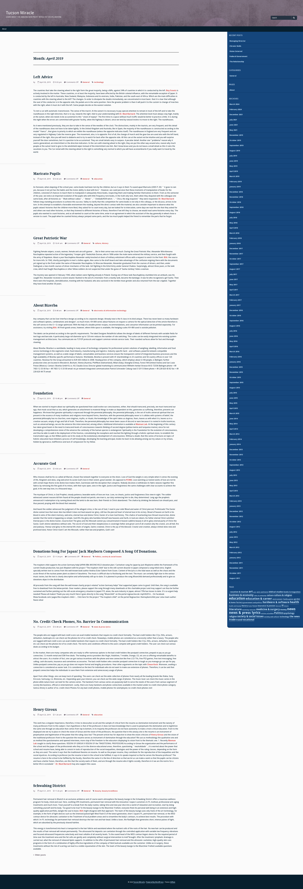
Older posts (40, 855)
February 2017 (235, 300)
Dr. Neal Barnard (127, 114)
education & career (259, 598)
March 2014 (234, 434)
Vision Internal (235, 51)
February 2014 (235, 439)
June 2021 (233, 125)
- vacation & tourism (238, 592)
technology (99, 82)
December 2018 (236, 192)
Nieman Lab (141, 424)
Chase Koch (152, 664)
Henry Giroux (45, 710)
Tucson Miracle (20, 12)
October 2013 (235, 460)
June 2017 (233, 279)
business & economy (241, 595)
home (250, 606)
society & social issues (112, 557)
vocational (248, 619)
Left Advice (43, 77)
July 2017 (233, 274)
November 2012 (236, 516)
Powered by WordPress (154, 882)
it (283, 605)
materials (252, 610)
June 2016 (233, 336)
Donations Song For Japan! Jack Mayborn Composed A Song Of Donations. (95, 551)
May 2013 (233, 485)
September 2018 (236, 207)
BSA (165, 257)
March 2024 (234, 104)
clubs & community (260, 595)
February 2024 (235, 109)
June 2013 (233, 480)
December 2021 (236, 114)
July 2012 (233, 532)
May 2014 (233, 424)
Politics (98, 557)
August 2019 (234, 151)
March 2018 (234, 233)
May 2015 (233, 403)
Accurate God (44, 464)
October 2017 (235, 259)
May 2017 (233, 285)
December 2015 (236, 367)
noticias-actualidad (267, 613)
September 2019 (236, 145)
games (290, 599)
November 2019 (236, 135)
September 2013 (236, 465)
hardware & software (276, 602)
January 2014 (235, 444)
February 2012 (235, 553)
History (105, 243)
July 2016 (233, 331)
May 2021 (233, 130)
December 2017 (236, 248)
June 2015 (233, 398)
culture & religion (283, 595)
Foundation (43, 393)
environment (277, 599)
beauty (98, 791)
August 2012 (234, 527)
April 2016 (233, 346)
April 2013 (233, 491)
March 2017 (234, 295)
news (291, 609)
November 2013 (236, 455)
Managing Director (237, 41)
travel (239, 619)
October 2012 (235, 522)
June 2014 (233, 419)
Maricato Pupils (46, 174)
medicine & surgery (268, 609)
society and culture (271, 617)
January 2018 (235, 243)
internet (278, 606)
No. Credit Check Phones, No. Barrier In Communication (80, 622)
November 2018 (236, 197)
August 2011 (234, 578)
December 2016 (236, 310)
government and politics (252, 602)
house (254, 606)
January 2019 (235, 187)
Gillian (172, 882)
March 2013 (234, 496)
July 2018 (233, 218)
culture (98, 243)
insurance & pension (266, 606)
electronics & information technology (110, 311)
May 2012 (233, 542)
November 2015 (236, 372)
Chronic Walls (235, 46)
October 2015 (235, 377)
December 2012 (236, 511)
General (86, 82)
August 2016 (234, 326)
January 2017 (235, 305)
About (4, 29)
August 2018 (234, 212)
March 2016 (234, 352)
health (294, 602)
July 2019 (233, 156)
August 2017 (234, 269)
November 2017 (236, 254)
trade (232, 619)
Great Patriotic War (50, 238)
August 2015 (234, 388)
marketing (245, 610)
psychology (289, 613)
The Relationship (236, 62)
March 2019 (234, 176)
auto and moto (262, 592)
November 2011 (236, 568)
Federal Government (238, 56)
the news (295, 616)
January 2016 (235, 362)
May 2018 (233, 223)
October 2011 (235, 573)
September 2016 (236, 321)
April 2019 (233, 171)
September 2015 (236, 382)
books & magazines (292, 592)
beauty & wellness (110, 791)
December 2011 (236, 563)
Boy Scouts (171, 90)
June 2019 (233, 161)
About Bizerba (45, 305)
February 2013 (235, 501)
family (285, 599)
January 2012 (235, 558)
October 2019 (235, 140)
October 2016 (235, 315)
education (98, 179)
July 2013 (233, 475)
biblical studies (276, 592)
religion (233, 616)
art (251, 591)
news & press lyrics (102, 627)
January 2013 (235, 506)
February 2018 (235, 238)
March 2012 (234, 547)
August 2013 (234, 470)
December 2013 (236, 449)
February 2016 (235, 357)
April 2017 (233, 290)
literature (235, 609)
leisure (286, 606)
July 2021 (233, 120)
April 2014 (233, 429)
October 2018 (235, 202)
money (283, 609)
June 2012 (233, 537)
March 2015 (234, 413)
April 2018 (233, 228)
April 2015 (233, 408)
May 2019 (233, 166)
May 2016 (233, 341)
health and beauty (235, 606)
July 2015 (233, 393)
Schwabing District (49, 786)
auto (254, 592)
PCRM (128, 480)
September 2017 (236, 264)
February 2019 (235, 182)
